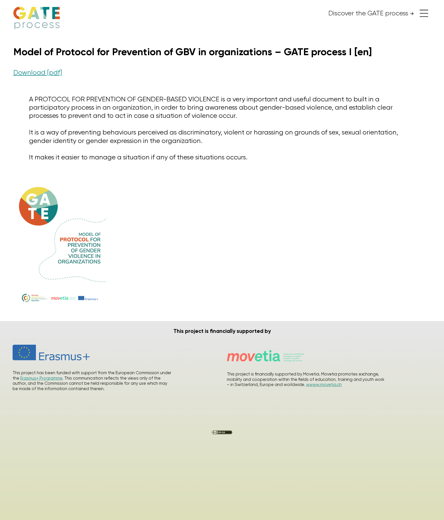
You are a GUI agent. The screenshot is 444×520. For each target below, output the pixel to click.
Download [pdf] (37, 72)
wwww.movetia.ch (324, 384)
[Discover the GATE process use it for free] (422, 13)
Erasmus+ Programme (41, 378)
